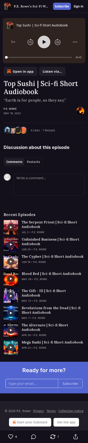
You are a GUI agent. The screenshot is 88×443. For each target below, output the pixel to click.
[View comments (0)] (33, 436)
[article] (44, 227)
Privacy (38, 411)
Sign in (78, 6)
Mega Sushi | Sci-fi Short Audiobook (52, 342)
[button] (13, 42)
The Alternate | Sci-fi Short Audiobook (45, 327)
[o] (10, 227)
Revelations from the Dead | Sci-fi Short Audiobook (51, 310)
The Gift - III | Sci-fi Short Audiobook (44, 293)
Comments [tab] (14, 162)
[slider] (39, 57)
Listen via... (52, 71)
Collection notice (70, 411)
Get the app (66, 422)
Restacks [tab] (33, 162)
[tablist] (23, 161)
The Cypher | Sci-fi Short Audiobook (52, 256)
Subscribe (62, 6)
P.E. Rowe (10, 108)
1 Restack (48, 130)
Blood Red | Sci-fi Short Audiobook (51, 273)
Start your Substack (32, 422)
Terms (51, 411)
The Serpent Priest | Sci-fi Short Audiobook (49, 224)
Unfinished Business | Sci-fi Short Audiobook (50, 241)
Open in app (23, 71)
